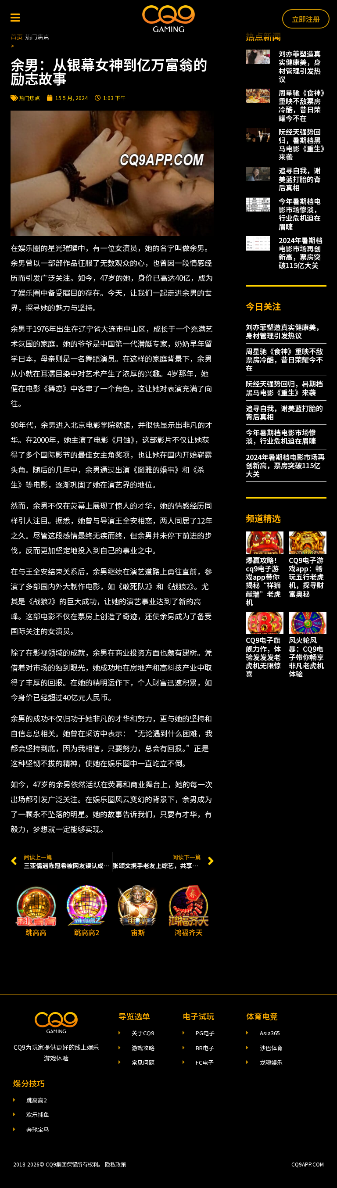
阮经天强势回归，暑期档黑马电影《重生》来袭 (301, 144)
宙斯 (138, 932)
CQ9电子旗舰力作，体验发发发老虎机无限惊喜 (263, 657)
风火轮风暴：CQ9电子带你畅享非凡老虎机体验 (306, 657)
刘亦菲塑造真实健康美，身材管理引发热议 (300, 66)
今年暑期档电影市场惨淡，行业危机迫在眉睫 (300, 214)
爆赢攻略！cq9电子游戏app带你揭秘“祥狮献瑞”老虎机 (263, 581)
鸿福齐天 (189, 932)
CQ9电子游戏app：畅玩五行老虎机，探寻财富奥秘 (306, 577)
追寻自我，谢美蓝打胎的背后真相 (300, 178)
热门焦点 (29, 97)
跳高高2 (86, 932)
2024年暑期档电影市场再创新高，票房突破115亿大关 (301, 253)
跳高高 (36, 932)
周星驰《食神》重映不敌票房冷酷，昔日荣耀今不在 (301, 105)
